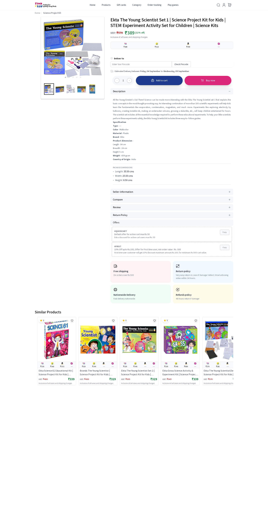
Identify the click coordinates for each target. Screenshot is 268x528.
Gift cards (121, 4)
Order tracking (154, 4)
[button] (65, 77)
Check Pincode (181, 64)
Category (136, 4)
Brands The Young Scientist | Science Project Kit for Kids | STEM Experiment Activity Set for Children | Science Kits (97, 372)
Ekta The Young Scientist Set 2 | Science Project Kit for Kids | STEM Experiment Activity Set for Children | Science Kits (138, 372)
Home (92, 4)
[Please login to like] (72, 321)
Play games (173, 4)
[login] (224, 5)
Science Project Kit (52, 12)
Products (106, 4)
